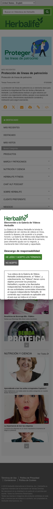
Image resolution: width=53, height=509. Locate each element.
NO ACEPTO (11, 262)
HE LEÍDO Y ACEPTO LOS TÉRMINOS (23, 257)
